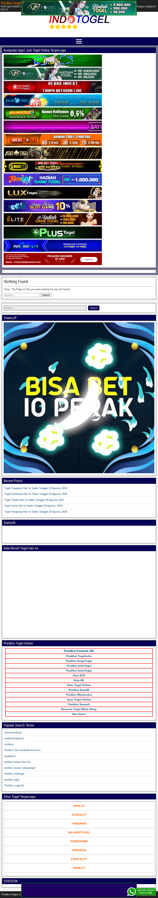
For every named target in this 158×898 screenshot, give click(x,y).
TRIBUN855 (79, 823)
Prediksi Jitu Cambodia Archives (22, 750)
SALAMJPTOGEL (79, 832)
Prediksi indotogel (14, 773)
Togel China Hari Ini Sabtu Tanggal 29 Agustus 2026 (33, 505)
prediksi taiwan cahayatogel (19, 767)
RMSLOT (79, 805)
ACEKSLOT (79, 814)
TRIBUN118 (79, 850)
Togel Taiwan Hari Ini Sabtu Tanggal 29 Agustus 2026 (34, 499)
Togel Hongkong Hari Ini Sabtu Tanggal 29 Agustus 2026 (35, 511)
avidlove (9, 744)
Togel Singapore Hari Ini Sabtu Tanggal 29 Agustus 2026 (35, 488)
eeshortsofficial (12, 732)
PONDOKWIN (79, 841)
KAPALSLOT (79, 859)
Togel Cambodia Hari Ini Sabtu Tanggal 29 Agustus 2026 (35, 494)
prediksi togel (11, 779)
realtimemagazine (14, 738)
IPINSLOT (79, 867)
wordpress (10, 756)
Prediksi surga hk (14, 785)
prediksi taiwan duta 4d (17, 761)
